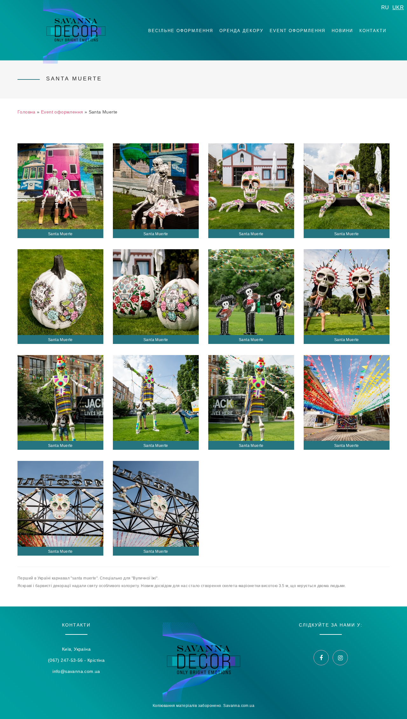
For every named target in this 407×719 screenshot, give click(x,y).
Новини (342, 30)
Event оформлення (297, 30)
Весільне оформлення (180, 30)
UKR (398, 7)
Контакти (372, 30)
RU (385, 7)
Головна (26, 111)
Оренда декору (241, 30)
